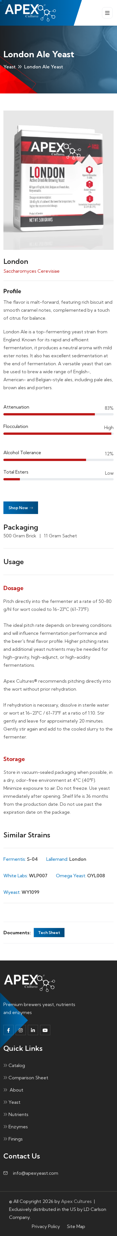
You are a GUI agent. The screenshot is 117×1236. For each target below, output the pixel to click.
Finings (16, 1139)
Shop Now (19, 507)
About (16, 1090)
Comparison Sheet (28, 1077)
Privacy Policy (46, 1226)
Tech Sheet (49, 932)
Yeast (9, 67)
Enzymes (18, 1126)
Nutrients (18, 1114)
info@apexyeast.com (35, 1173)
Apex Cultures (76, 1201)
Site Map (76, 1226)
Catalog (17, 1065)
